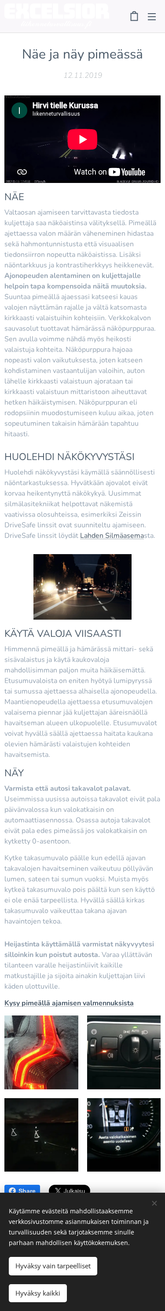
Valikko (152, 16)
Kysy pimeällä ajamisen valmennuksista (69, 1003)
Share (27, 1190)
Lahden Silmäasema (112, 535)
